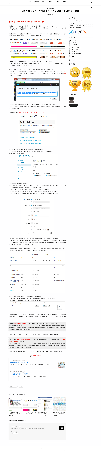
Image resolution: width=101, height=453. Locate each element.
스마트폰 (50, 1)
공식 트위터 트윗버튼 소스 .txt (38, 355)
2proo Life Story (16, 427)
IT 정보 (43, 1)
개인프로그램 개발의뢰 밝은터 (19, 374)
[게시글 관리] (16, 386)
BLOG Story (50, 8)
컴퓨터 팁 (56, 1)
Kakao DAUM (56, 448)
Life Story (24, 1)
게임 (30, 1)
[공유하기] (14, 386)
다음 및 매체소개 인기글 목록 (75, 27)
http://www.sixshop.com (16, 360)
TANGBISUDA (45, 448)
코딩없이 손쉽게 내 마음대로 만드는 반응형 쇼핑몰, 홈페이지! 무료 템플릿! (29, 365)
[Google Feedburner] (85, 33)
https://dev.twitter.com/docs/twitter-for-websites (32, 112)
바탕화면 (63, 1)
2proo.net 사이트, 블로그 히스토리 (76, 25)
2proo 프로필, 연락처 (73, 23)
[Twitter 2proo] (71, 33)
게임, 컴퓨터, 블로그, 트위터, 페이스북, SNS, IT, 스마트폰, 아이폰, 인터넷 (27, 429)
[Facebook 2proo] (75, 33)
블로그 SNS (36, 1)
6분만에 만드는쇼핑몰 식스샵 (19, 363)
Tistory (61, 448)
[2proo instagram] (80, 33)
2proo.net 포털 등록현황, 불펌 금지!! (77, 21)
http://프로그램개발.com (16, 371)
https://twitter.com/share (20, 323)
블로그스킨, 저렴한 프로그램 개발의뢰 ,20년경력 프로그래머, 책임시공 (29, 376)
